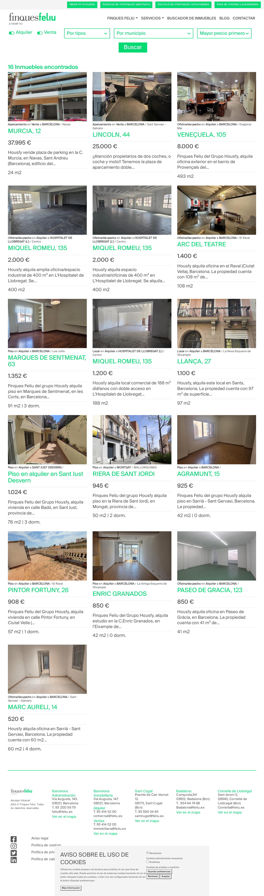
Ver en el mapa (64, 816)
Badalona (183, 808)
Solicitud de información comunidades (183, 4)
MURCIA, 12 (24, 131)
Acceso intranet (20, 800)
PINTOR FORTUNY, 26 (38, 590)
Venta (50, 32)
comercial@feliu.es (108, 816)
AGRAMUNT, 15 (198, 474)
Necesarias (155, 853)
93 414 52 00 (106, 812)
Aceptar (166, 876)
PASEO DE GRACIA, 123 (209, 590)
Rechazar (153, 876)
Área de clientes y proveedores (237, 4)
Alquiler (24, 32)
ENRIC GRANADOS (120, 594)
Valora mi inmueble (82, 4)
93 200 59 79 (65, 808)
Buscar (133, 47)
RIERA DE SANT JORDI (124, 474)
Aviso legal (39, 838)
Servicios (151, 18)
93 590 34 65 (148, 812)
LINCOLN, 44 (111, 135)
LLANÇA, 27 (194, 362)
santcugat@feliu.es (149, 816)
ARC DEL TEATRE (201, 245)
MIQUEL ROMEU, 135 (37, 248)
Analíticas (154, 862)
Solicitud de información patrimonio (126, 4)
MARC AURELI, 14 (32, 707)
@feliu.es (197, 808)
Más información (71, 888)
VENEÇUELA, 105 (201, 135)
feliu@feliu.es (62, 812)
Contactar (244, 18)
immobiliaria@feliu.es (110, 829)
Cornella (224, 808)
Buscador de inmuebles (191, 18)
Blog (224, 18)
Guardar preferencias (159, 871)
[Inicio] (32, 18)
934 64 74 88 (190, 803)
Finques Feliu (121, 18)
